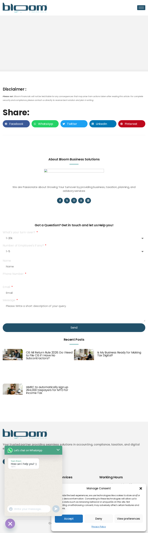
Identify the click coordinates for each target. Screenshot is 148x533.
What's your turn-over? (19, 232)
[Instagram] (74, 200)
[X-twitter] (67, 200)
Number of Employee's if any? (23, 245)
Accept (69, 519)
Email (7, 287)
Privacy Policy (99, 526)
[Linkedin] (88, 200)
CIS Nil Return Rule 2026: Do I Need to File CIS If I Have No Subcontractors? (49, 355)
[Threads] (81, 200)
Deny (98, 519)
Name (7, 260)
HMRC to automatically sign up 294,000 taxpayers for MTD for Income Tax (47, 390)
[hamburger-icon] (141, 7)
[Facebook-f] (60, 200)
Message (9, 300)
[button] (141, 488)
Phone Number (13, 273)
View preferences (128, 519)
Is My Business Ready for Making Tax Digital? (119, 353)
